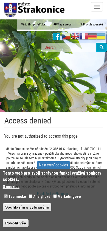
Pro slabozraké (93, 24)
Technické (17, 196)
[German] (92, 36)
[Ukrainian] (101, 36)
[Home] (34, 9)
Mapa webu (64, 24)
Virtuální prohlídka (33, 24)
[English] (75, 36)
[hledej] (101, 47)
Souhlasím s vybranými (27, 207)
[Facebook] (57, 37)
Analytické (41, 196)
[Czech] (66, 36)
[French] (83, 36)
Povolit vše (15, 223)
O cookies (11, 186)
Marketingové (69, 196)
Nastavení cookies (53, 165)
